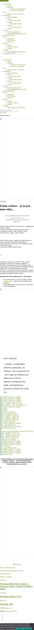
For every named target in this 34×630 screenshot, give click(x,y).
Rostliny (9, 48)
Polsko (6, 30)
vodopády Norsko (16, 27)
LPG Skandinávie (12, 17)
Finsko (9, 18)
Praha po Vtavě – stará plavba (15, 14)
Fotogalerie (10, 38)
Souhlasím (19, 629)
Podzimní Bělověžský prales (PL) (16, 33)
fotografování (4, 570)
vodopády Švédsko (16, 23)
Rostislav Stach (8, 281)
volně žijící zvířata (18, 570)
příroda (10, 570)
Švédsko (9, 22)
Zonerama (10, 41)
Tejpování (10, 7)
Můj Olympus (11, 40)
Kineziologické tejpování (18, 9)
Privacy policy (27, 629)
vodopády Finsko (16, 20)
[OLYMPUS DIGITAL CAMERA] (10, 452)
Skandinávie (7, 15)
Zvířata (9, 45)
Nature (6, 43)
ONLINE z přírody (12, 46)
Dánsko (9, 28)
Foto (5, 37)
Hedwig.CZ (3, 112)
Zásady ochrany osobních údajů (16, 51)
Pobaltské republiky (9, 35)
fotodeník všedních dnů (18, 217)
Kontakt (6, 50)
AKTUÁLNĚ (8, 4)
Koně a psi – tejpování (17, 10)
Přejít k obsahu (4, 1)
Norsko (9, 25)
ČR (5, 12)
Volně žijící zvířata (10, 567)
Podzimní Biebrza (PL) (13, 32)
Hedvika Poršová (12, 611)
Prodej (9, 5)
